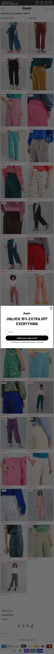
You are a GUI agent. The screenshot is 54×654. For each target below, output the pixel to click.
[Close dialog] (51, 308)
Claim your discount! (27, 338)
